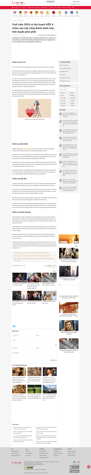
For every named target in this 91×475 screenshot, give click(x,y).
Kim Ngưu (20, 16)
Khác (73, 7)
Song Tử (26, 16)
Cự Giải (31, 16)
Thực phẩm (63, 103)
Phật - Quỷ (63, 100)
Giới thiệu (26, 472)
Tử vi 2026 (27, 451)
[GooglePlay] (74, 468)
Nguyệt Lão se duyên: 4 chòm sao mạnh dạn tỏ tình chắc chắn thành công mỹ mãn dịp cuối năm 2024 (46, 437)
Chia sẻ (75, 242)
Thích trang (64, 242)
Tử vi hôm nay (62, 74)
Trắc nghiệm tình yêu (64, 71)
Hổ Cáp (53, 16)
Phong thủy (37, 7)
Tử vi (21, 7)
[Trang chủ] (12, 7)
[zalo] (19, 266)
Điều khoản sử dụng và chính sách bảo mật (36, 472)
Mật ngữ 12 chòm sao (64, 65)
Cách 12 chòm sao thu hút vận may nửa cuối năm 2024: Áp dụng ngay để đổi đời (32, 255)
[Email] (21, 266)
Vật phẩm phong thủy (44, 453)
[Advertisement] (31, 51)
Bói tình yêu (56, 455)
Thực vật (62, 92)
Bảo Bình (72, 16)
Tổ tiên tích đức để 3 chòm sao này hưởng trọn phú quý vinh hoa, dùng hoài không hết (70, 139)
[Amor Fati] (45, 266)
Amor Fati (49, 265)
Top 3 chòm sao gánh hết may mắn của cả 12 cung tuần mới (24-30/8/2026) (70, 115)
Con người (72, 100)
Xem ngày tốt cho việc (15, 455)
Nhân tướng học (44, 7)
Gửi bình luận (53, 360)
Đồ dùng (72, 95)
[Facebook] (74, 462)
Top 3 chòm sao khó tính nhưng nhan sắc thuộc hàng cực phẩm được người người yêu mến (70, 189)
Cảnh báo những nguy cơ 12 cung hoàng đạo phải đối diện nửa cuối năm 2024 (31, 252)
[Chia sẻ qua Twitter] (16, 266)
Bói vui (24, 7)
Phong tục (69, 7)
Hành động (72, 98)
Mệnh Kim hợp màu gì (44, 457)
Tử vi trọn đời (28, 455)
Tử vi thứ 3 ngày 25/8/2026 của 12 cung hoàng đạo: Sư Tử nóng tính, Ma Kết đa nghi (34, 396)
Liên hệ (46, 472)
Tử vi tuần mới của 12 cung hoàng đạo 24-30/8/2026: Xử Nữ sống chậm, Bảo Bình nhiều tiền (70, 131)
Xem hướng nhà (43, 451)
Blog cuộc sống (58, 7)
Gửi (56, 345)
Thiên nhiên (63, 98)
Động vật (72, 92)
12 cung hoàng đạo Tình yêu (65, 68)
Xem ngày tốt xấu (15, 451)
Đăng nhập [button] (77, 1)
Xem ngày (17, 7)
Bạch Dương (15, 16)
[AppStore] (74, 472)
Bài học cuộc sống (71, 453)
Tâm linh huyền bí (71, 455)
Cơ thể (62, 95)
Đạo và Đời (51, 7)
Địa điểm (72, 103)
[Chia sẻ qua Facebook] (13, 266)
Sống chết (63, 105)
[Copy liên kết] (24, 266)
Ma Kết (66, 16)
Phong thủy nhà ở (43, 455)
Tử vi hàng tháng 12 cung (65, 77)
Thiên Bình (47, 16)
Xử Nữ (42, 16)
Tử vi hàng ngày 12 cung (74, 4)
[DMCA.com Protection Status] (28, 468)
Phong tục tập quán (72, 451)
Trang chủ (14, 20)
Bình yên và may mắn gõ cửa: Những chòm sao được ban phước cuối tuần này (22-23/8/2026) (70, 181)
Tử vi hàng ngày (28, 453)
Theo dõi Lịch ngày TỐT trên (43, 35)
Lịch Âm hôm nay (15, 453)
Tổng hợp (72, 105)
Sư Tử (36, 16)
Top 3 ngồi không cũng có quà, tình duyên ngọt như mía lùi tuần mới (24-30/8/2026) (70, 155)
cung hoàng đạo (28, 149)
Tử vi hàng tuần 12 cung (65, 81)
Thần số (63, 7)
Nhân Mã (60, 16)
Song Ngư (77, 16)
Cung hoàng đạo (30, 7)
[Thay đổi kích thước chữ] (36, 35)
